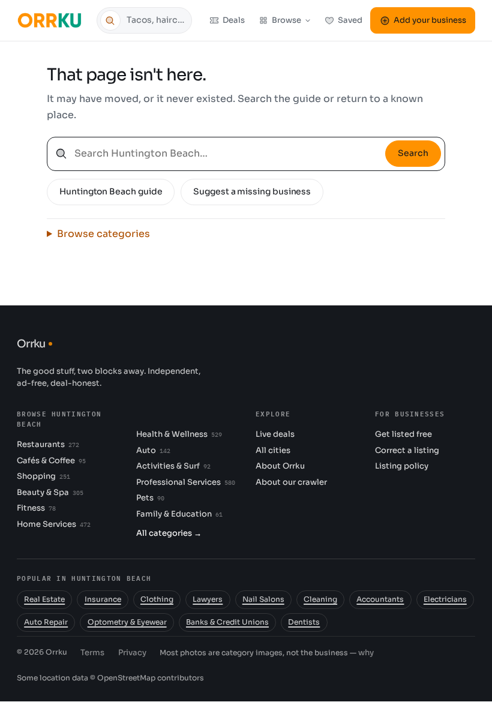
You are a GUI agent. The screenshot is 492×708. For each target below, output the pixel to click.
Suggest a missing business (252, 191)
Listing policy (401, 466)
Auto (153, 450)
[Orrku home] (51, 20)
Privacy (132, 652)
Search (413, 153)
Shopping (43, 476)
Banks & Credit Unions (227, 622)
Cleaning (320, 599)
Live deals (275, 434)
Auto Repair (46, 622)
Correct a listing (407, 450)
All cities (273, 450)
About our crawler (291, 482)
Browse (286, 20)
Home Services (54, 524)
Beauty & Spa (50, 492)
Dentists (304, 622)
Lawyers (208, 599)
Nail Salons (263, 599)
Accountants (380, 599)
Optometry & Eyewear (127, 622)
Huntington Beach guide (110, 191)
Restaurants (48, 444)
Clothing (156, 599)
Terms (92, 652)
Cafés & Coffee (51, 460)
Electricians (445, 599)
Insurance (103, 599)
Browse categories (103, 233)
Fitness (36, 508)
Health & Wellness (179, 434)
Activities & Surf (173, 466)
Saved (350, 20)
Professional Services (185, 482)
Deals (234, 20)
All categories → (169, 533)
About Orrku (280, 466)
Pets (150, 498)
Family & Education (179, 514)
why (366, 652)
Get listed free (403, 434)
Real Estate (44, 599)
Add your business (430, 20)
